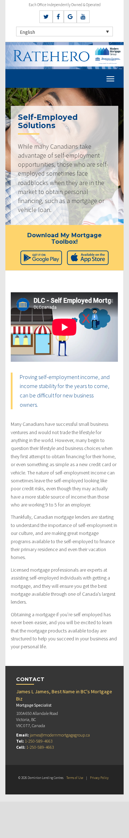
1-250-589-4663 (39, 741)
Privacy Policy (99, 778)
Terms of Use (74, 778)
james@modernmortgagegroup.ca (60, 735)
